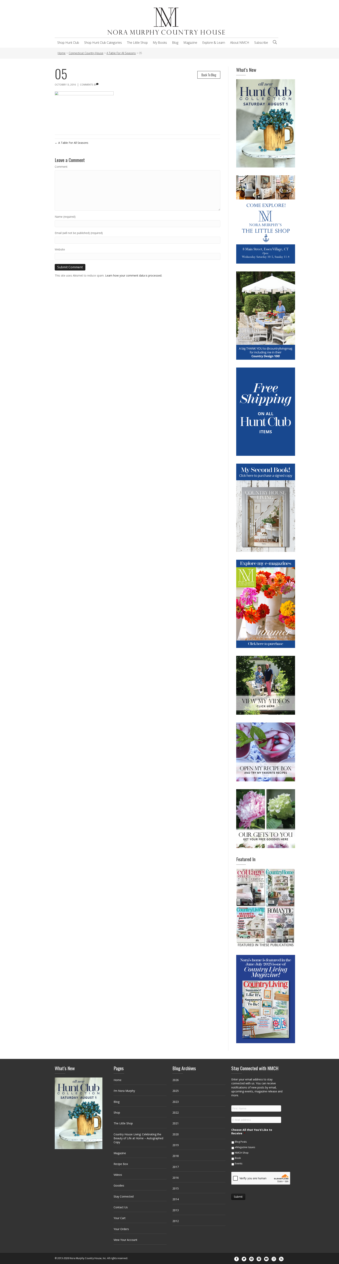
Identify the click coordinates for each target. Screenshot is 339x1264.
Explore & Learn (213, 42)
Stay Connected (124, 1196)
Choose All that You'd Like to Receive (251, 1131)
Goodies (119, 1185)
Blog (175, 42)
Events (238, 1163)
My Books (160, 42)
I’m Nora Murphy (124, 1091)
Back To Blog (208, 74)
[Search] (274, 42)
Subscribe (261, 42)
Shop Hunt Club (68, 42)
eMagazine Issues (245, 1147)
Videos (118, 1175)
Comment (61, 166)
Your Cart (120, 1218)
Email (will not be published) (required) (79, 233)
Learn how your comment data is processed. (133, 275)
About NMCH (239, 42)
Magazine (190, 42)
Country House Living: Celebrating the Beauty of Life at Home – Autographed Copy (138, 1138)
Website (60, 249)
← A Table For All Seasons (71, 143)
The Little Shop (137, 42)
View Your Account (125, 1240)
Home (117, 1080)
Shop (117, 1112)
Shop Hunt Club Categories (103, 42)
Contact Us (121, 1207)
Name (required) (65, 216)
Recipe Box (121, 1164)
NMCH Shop (242, 1152)
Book (238, 1158)
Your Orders (121, 1229)
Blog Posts (241, 1141)
